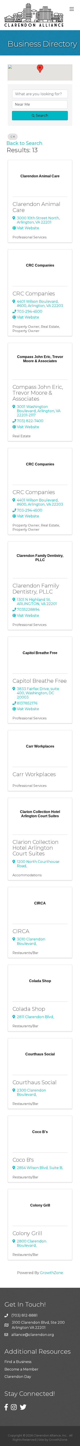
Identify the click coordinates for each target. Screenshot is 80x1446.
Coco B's (23, 1160)
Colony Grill (27, 1233)
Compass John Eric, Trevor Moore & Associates (37, 393)
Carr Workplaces (34, 774)
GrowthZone (51, 1273)
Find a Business (17, 1362)
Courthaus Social (34, 1082)
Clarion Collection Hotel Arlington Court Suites (35, 848)
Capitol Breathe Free (39, 681)
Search (42, 115)
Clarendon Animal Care (36, 207)
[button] (39, 69)
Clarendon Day (17, 1377)
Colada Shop (28, 1009)
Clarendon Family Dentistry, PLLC (35, 588)
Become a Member (21, 1369)
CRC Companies (33, 293)
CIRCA (20, 931)
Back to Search (24, 143)
